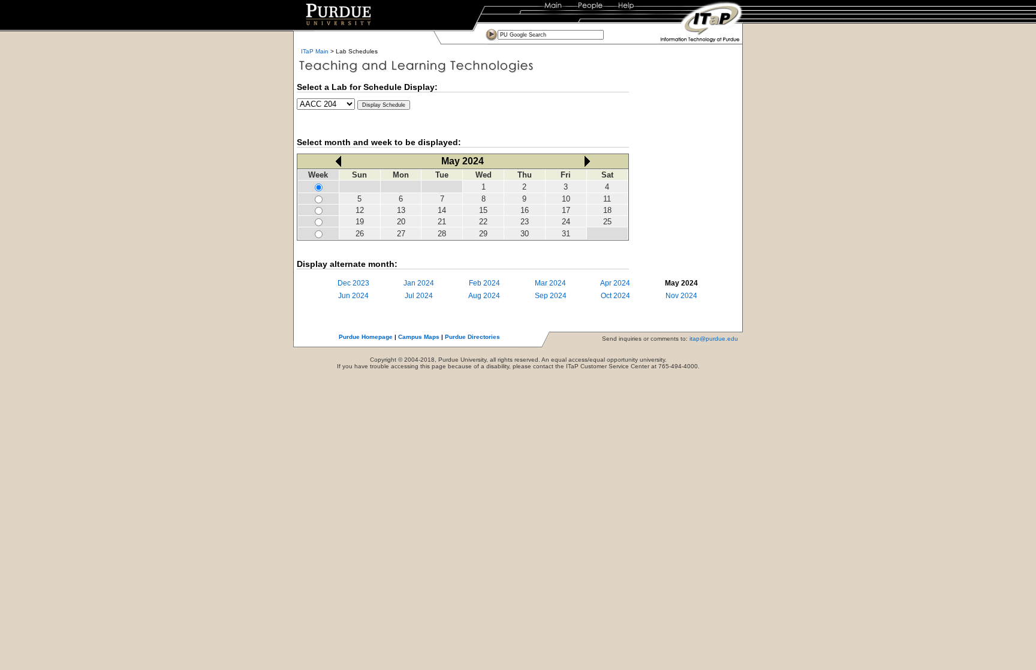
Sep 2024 (551, 296)
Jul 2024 (419, 296)
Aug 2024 (484, 296)
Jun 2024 (353, 296)
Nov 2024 (681, 296)
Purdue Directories (472, 337)
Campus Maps (418, 337)
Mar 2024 (550, 283)
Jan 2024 (418, 283)
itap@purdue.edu (713, 338)
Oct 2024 (615, 296)
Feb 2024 (484, 283)
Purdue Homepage (366, 337)
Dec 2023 (353, 283)
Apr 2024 (615, 283)
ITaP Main (315, 51)
